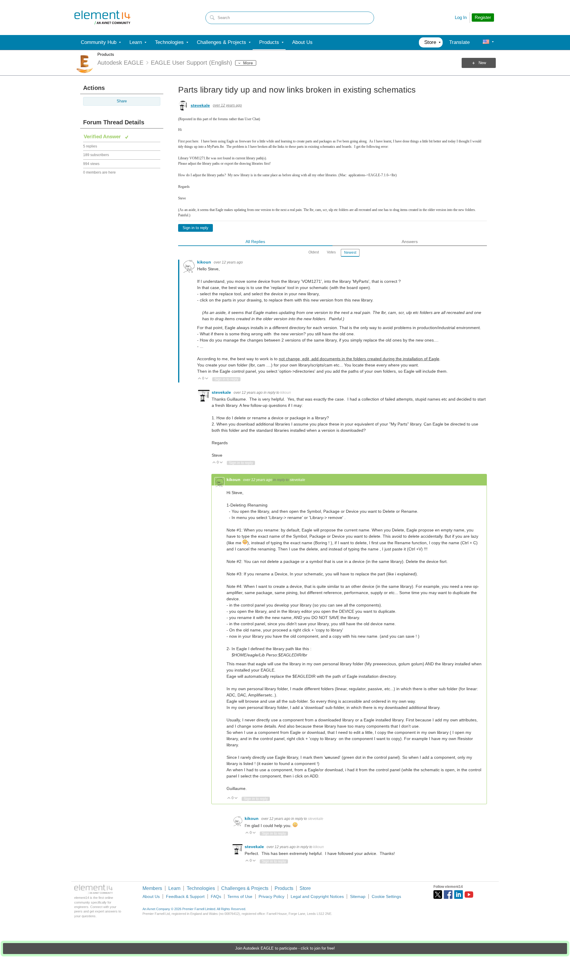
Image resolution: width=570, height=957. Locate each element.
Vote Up (199, 378)
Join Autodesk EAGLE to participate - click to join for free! (285, 948)
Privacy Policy (271, 896)
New (482, 63)
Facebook (448, 894)
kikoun (204, 262)
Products (105, 54)
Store (305, 888)
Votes (331, 252)
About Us (151, 896)
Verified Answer (103, 136)
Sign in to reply (195, 228)
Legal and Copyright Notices (317, 896)
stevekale (200, 105)
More (248, 63)
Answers (410, 241)
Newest (350, 252)
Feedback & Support (185, 896)
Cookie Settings (386, 896)
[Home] (102, 17)
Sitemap (357, 896)
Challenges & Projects (244, 888)
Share (122, 101)
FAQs (216, 896)
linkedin (458, 894)
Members (152, 888)
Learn (174, 888)
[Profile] (486, 42)
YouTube (469, 894)
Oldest (313, 252)
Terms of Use (239, 896)
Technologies (201, 888)
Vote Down (206, 378)
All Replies (255, 241)
